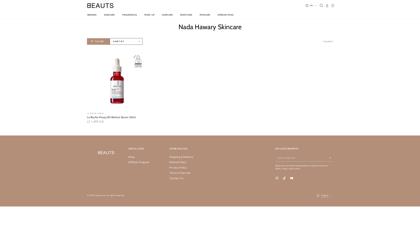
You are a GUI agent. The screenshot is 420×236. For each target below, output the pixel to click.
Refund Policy (177, 162)
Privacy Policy (178, 167)
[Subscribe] (331, 157)
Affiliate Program (139, 162)
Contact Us (176, 178)
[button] (321, 5)
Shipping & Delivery (181, 156)
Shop (131, 156)
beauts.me (100, 195)
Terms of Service (180, 172)
